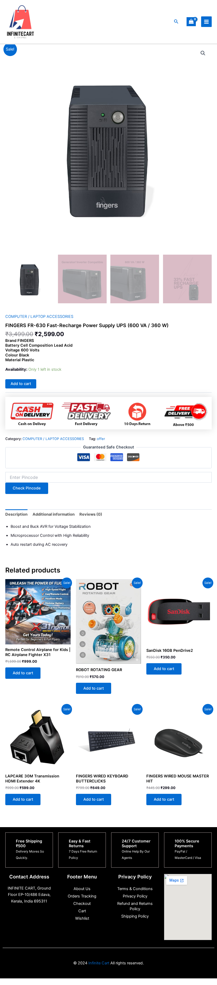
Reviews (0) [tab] (90, 514)
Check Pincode (27, 488)
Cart (82, 911)
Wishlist (82, 918)
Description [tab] (16, 514)
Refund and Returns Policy (135, 906)
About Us (82, 888)
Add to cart (21, 383)
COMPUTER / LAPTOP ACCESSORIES (39, 316)
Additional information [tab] (54, 514)
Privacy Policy (135, 896)
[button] (176, 21)
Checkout (82, 903)
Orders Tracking (82, 896)
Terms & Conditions (135, 888)
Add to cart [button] (23, 673)
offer (101, 439)
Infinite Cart (98, 963)
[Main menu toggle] (206, 21)
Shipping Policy (135, 916)
